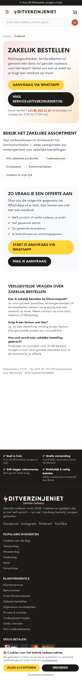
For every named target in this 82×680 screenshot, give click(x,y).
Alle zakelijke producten (22, 158)
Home (7, 36)
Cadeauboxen (55, 158)
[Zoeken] (75, 22)
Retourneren (11, 590)
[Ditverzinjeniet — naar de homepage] (35, 11)
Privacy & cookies (14, 612)
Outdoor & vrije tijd (19, 175)
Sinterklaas (10, 568)
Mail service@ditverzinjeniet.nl (38, 99)
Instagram (28, 524)
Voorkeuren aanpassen (41, 674)
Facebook (11, 524)
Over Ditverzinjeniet (16, 596)
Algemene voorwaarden (19, 607)
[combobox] (41, 22)
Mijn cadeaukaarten (16, 629)
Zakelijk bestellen (15, 601)
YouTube (61, 524)
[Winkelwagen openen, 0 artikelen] (75, 12)
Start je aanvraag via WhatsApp (34, 247)
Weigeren (60, 667)
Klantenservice (13, 585)
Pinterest (45, 524)
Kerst (6, 563)
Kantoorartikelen (40, 166)
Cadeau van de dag (16, 540)
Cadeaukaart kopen (16, 618)
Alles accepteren (21, 667)
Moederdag (11, 551)
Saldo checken (13, 623)
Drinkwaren (13, 166)
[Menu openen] (7, 12)
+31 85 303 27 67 (39, 110)
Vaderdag (10, 557)
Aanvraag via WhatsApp (36, 85)
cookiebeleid (49, 660)
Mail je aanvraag (29, 261)
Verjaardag (11, 546)
